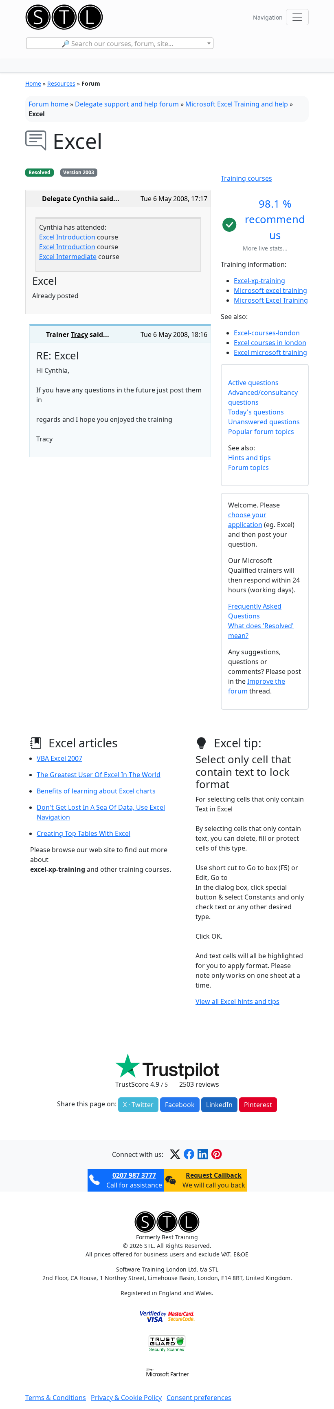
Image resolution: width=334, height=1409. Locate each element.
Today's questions (256, 412)
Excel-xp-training (259, 280)
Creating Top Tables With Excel (83, 833)
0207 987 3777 (134, 1175)
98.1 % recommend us (275, 219)
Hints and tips (249, 457)
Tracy (79, 334)
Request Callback (214, 1175)
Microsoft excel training (270, 290)
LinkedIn (219, 1104)
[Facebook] (189, 1154)
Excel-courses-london (267, 332)
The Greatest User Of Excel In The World (98, 774)
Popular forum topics (261, 431)
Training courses (246, 178)
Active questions (253, 382)
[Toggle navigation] (297, 17)
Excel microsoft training (270, 352)
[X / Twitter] (175, 1154)
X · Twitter (138, 1104)
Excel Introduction (67, 237)
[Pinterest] (216, 1154)
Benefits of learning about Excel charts (96, 790)
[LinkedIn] (203, 1154)
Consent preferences (199, 1397)
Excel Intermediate (68, 256)
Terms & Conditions (55, 1397)
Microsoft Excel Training (271, 300)
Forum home (48, 104)
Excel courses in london (270, 342)
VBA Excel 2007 (59, 758)
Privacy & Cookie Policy (126, 1397)
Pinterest (258, 1104)
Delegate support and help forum (127, 104)
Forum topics (248, 467)
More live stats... (265, 248)
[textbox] (119, 43)
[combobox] (119, 43)
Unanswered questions (264, 421)
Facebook (180, 1104)
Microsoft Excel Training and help (236, 104)
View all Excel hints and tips (237, 1001)
